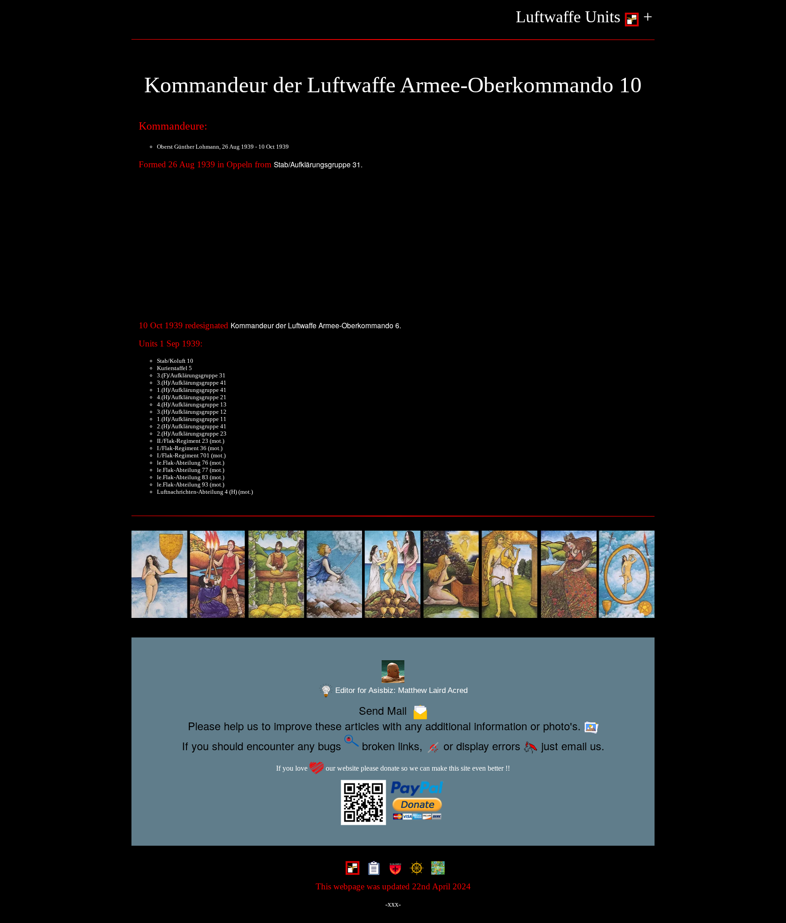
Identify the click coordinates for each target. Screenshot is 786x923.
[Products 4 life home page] (436, 869)
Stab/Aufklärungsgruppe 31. (318, 164)
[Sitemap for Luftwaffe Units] (372, 869)
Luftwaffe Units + (584, 17)
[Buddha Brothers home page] (414, 869)
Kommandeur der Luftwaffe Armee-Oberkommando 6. (316, 325)
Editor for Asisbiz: (400, 690)
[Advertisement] (393, 247)
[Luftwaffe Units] (350, 869)
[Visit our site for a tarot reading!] (393, 574)
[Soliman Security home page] (393, 869)
